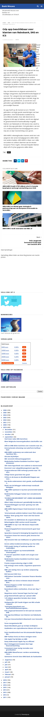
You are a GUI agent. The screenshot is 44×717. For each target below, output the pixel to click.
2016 (5, 685)
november (9, 432)
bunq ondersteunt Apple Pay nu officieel (19, 641)
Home (4, 22)
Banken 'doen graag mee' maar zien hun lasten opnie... (22, 516)
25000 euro (5, 357)
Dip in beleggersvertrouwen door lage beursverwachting (19, 645)
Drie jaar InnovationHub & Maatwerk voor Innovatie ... (23, 620)
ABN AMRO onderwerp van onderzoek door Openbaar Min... (20, 453)
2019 (5, 427)
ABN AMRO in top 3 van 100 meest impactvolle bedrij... (22, 525)
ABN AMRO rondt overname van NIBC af (17, 228)
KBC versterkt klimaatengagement (18, 459)
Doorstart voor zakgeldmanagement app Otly (22, 468)
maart (7, 672)
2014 (5, 690)
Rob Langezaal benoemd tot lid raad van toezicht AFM (23, 611)
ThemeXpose (25, 714)
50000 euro (5, 360)
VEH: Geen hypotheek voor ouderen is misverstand (23, 466)
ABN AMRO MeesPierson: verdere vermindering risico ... (22, 653)
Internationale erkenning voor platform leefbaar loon (23, 449)
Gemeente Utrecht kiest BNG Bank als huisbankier (23, 657)
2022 (5, 420)
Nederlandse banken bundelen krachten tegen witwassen (22, 462)
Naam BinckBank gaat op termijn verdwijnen (21, 626)
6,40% (16, 357)
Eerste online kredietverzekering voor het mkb (22, 544)
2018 (5, 680)
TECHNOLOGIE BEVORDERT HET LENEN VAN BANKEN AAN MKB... (23, 499)
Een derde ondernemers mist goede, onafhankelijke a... (24, 482)
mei (6, 667)
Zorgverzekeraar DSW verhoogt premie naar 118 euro (22, 471)
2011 (5, 697)
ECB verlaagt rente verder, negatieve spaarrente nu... (23, 566)
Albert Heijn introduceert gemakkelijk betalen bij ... (24, 502)
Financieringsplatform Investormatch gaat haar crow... (22, 530)
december (9, 429)
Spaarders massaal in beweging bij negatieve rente (24, 533)
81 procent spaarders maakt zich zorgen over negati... (21, 555)
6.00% (16, 350)
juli (6, 662)
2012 (5, 695)
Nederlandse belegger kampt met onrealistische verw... (23, 495)
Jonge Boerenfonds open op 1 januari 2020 (20, 596)
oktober (8, 434)
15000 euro (5, 353)
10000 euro (5, 350)
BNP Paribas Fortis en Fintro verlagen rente (20, 637)
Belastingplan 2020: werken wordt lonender (21, 522)
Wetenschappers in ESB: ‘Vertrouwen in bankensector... (19, 586)
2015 (5, 687)
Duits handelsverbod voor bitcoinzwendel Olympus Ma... (23, 633)
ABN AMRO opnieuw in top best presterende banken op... (24, 490)
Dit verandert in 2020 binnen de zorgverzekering (22, 520)
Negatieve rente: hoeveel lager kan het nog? (21, 593)
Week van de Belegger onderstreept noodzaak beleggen (22, 486)
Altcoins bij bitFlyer (12, 456)
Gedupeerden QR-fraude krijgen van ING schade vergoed (22, 603)
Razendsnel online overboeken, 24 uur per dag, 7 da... (22, 590)
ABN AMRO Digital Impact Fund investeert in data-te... (23, 510)
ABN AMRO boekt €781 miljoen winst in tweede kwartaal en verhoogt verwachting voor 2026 (20, 187)
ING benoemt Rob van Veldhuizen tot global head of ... (24, 540)
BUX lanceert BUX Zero (13, 574)
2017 (5, 683)
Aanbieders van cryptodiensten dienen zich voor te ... (23, 629)
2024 (5, 415)
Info (24, 347)
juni (6, 665)
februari (8, 674)
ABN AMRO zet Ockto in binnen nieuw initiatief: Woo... (22, 581)
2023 (5, 418)
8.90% (16, 347)
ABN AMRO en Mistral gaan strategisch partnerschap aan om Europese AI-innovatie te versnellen (20, 208)
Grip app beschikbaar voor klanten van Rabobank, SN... (23, 616)
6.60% (16, 353)
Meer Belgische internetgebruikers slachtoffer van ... (23, 442)
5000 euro (5, 347)
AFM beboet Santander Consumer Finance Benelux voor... (23, 577)
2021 (5, 422)
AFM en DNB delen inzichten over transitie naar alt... (24, 446)
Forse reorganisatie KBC (13, 623)
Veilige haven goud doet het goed (17, 475)
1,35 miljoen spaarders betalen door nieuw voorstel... (20, 599)
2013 (5, 692)
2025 (5, 413)
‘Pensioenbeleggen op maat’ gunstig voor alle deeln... (22, 505)
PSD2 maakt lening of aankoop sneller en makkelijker (20, 547)
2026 (5, 410)
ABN (9, 22)
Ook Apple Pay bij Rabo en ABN (16, 639)
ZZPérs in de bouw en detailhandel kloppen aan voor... (22, 478)
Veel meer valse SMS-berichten (16, 439)
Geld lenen (5, 344)
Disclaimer (24, 363)
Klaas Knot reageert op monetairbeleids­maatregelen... (20, 551)
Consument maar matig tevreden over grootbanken (19, 649)
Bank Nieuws (8, 6)
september (9, 437)
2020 (5, 425)
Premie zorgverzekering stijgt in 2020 (18, 563)
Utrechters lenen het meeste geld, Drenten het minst (22, 536)
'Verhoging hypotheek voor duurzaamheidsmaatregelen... (16, 607)
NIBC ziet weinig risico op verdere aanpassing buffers (21, 571)
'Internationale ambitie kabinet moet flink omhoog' (24, 513)
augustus (8, 660)
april (6, 670)
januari (7, 677)
